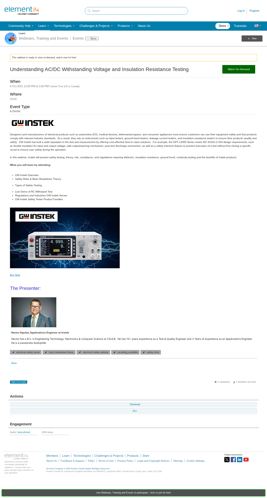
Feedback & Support (72, 460)
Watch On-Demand (239, 69)
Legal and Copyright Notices (153, 460)
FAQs (91, 460)
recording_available (128, 352)
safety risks (153, 352)
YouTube (246, 459)
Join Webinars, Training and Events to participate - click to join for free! (133, 492)
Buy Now (15, 275)
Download (135, 404)
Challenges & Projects (108, 455)
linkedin (239, 459)
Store (145, 455)
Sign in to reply (18, 382)
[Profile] (256, 26)
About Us (51, 460)
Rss (135, 411)
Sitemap (178, 460)
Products (133, 455)
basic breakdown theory (61, 352)
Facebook (233, 459)
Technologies (82, 455)
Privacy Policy (125, 460)
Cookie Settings (196, 460)
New (254, 38)
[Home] (22, 10)
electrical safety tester (28, 352)
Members (52, 455)
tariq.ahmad (24, 432)
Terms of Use (106, 460)
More (93, 38)
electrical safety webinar (95, 352)
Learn (22, 33)
